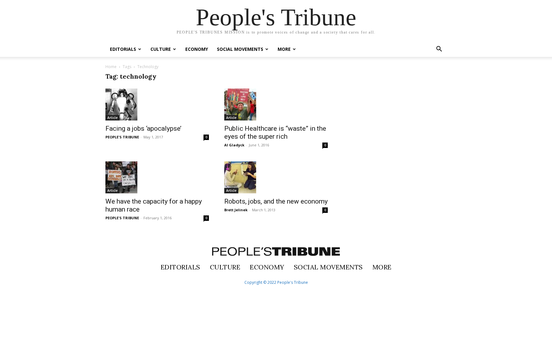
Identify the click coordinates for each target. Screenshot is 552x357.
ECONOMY (196, 49)
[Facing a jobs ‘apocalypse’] (157, 104)
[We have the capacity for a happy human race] (157, 177)
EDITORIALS (123, 49)
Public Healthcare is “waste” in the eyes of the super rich (275, 132)
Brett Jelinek (236, 209)
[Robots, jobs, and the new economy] (276, 177)
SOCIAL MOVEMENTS (240, 49)
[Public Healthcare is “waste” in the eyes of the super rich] (276, 104)
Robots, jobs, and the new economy (276, 201)
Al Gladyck (234, 145)
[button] (439, 49)
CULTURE (160, 49)
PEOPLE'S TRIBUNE (122, 137)
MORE (284, 49)
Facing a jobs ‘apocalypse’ (143, 128)
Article (112, 117)
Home (111, 66)
